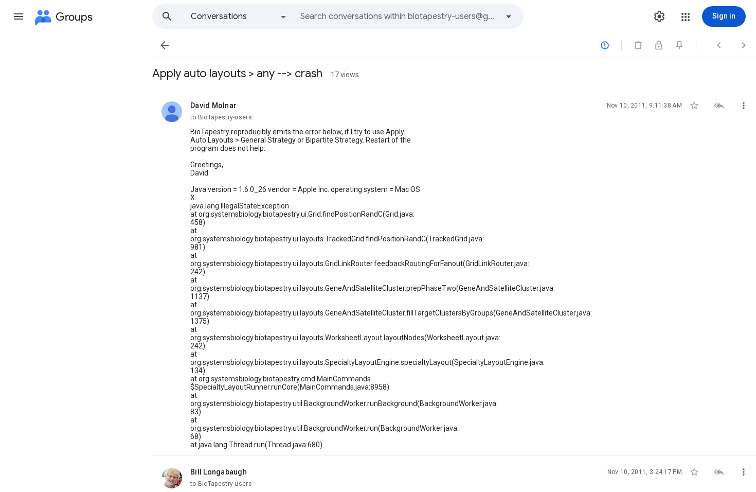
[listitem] (454, 272)
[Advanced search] (508, 16)
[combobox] (399, 16)
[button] (18, 16)
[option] (239, 16)
